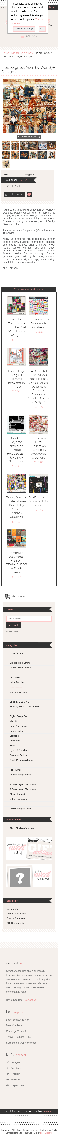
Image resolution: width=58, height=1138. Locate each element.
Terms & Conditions (16, 913)
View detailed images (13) (30, 137)
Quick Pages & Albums (21, 760)
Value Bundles (17, 682)
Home (5, 53)
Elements (14, 735)
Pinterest (15, 1073)
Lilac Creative (46, 1133)
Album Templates (18, 794)
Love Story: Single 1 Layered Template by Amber (16, 379)
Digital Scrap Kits (22, 53)
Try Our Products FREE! (19, 1036)
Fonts (13, 745)
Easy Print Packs (18, 726)
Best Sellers (16, 677)
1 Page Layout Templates (23, 784)
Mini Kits (14, 721)
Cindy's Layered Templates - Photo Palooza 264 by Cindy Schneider (16, 450)
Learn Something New (17, 1019)
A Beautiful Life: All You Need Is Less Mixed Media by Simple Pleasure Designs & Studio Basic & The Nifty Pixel (38, 387)
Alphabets (15, 740)
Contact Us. (30, 1000)
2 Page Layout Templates (23, 789)
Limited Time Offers (20, 663)
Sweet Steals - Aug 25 (21, 667)
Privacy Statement (15, 918)
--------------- (16, 658)
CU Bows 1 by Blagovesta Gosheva (39, 324)
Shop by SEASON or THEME (24, 706)
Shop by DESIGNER (20, 701)
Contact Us (12, 909)
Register (49, 7)
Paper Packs (16, 731)
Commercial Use (18, 692)
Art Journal (15, 769)
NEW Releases (17, 653)
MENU (31, 36)
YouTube (15, 1079)
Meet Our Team (14, 1025)
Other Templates (18, 799)
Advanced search (12, 631)
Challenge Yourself (16, 1031)
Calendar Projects (19, 755)
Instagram (15, 1062)
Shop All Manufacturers (22, 828)
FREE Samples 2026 (20, 808)
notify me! (11, 186)
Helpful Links (17, 1085)
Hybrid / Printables (19, 750)
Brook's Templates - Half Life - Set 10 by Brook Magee (16, 328)
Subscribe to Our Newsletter (21, 1042)
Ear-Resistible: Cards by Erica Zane (38, 501)
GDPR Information (15, 923)
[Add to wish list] (29, 194)
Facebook (15, 1068)
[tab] (28, 289)
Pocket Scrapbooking (20, 774)
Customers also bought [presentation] (29, 289)
